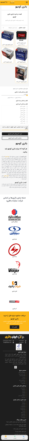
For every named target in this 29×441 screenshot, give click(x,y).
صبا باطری (23, 389)
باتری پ (24, 408)
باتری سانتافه (23, 412)
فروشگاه (5, 438)
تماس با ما (14, 327)
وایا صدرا (7, 156)
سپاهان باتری (14, 222)
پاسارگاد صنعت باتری (22, 395)
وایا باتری (20, 88)
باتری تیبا (23, 403)
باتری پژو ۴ (23, 409)
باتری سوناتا (23, 414)
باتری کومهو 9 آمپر (21, 62)
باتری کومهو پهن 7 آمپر (7, 44)
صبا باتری (14, 239)
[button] (27, 2)
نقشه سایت (23, 383)
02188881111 (12, 3)
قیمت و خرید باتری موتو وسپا (20, 434)
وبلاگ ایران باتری (22, 375)
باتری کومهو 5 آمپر (8, 62)
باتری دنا (23, 411)
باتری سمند (23, 405)
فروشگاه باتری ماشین (22, 372)
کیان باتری (14, 291)
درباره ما (24, 377)
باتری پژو (23, 406)
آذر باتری (14, 309)
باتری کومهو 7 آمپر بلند (21, 82)
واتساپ (15, 438)
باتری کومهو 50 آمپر (21, 43)
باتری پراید (23, 401)
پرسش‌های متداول (22, 380)
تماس (24, 438)
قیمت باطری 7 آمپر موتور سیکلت (19, 429)
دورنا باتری (23, 397)
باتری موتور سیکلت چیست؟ (20, 431)
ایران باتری (25, 88)
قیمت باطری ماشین (22, 374)
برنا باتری (14, 256)
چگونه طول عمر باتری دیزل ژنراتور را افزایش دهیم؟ (16, 422)
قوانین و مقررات (22, 381)
